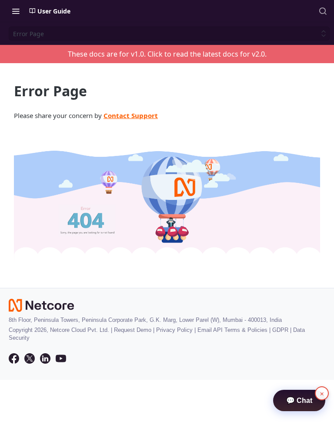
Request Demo (132, 330)
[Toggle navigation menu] (16, 11)
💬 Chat (299, 400)
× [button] (322, 393)
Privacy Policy (174, 330)
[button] (167, 199)
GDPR (280, 330)
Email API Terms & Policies (232, 330)
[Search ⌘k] (323, 11)
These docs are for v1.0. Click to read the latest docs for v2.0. (167, 54)
